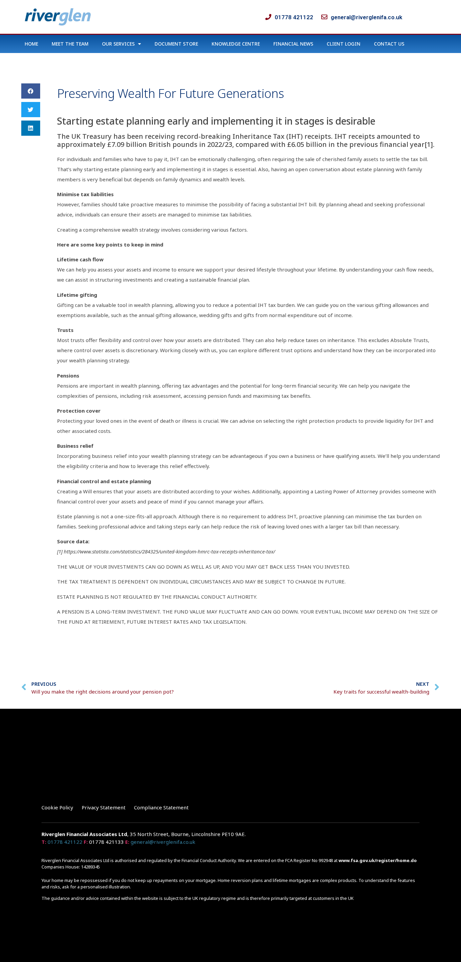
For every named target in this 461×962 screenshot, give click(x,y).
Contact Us (389, 44)
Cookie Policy (57, 807)
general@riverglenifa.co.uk (163, 841)
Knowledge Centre (236, 44)
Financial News (293, 44)
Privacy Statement (104, 807)
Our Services (118, 44)
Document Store (176, 44)
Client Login (343, 44)
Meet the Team (70, 44)
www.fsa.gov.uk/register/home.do (377, 860)
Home (31, 44)
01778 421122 (65, 841)
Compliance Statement (161, 807)
